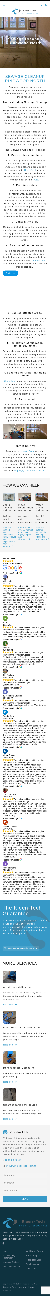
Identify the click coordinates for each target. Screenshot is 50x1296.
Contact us (10, 273)
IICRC (36, 180)
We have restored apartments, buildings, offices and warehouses (41, 533)
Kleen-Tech (30, 170)
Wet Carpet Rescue (35, 1251)
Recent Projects (33, 1255)
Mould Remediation (11, 1266)
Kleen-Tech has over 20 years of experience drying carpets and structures (25, 533)
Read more (8, 1004)
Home (5, 1251)
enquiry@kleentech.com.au (21, 1166)
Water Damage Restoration (9, 1256)
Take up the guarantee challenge (19, 948)
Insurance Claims (10, 1262)
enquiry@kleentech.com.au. (30, 470)
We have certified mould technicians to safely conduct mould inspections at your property (9, 537)
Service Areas (32, 1264)
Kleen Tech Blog (33, 1260)
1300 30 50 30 (13, 1160)
